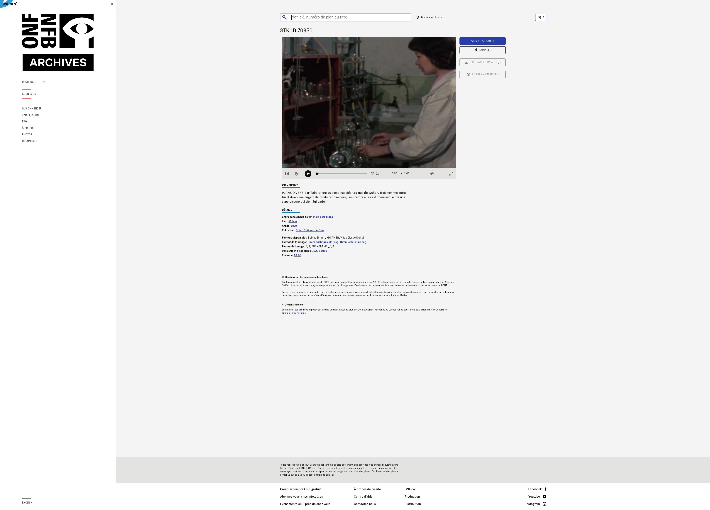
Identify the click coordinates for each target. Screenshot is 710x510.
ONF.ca (410, 489)
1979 (294, 225)
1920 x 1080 (319, 251)
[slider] (342, 173)
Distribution (413, 504)
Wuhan (293, 221)
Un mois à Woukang (321, 217)
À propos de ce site (367, 489)
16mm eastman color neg (323, 242)
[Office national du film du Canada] (58, 42)
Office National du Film (310, 230)
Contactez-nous (365, 504)
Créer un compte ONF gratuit (300, 489)
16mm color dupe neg (353, 242)
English (27, 502)
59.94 (297, 255)
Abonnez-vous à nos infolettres (301, 496)
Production (412, 496)
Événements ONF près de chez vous (305, 504)
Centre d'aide (363, 496)
